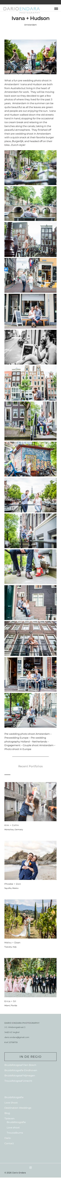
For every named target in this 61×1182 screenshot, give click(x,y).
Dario (7, 1138)
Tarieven (9, 1118)
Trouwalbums (15, 1132)
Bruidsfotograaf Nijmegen (19, 1075)
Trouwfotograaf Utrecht (18, 1080)
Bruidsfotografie (14, 1097)
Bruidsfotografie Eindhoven (20, 1070)
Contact (9, 1143)
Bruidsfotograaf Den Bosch (20, 1065)
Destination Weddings (17, 1107)
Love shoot (13, 1127)
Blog (7, 1113)
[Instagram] (30, 1167)
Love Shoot (11, 1102)
